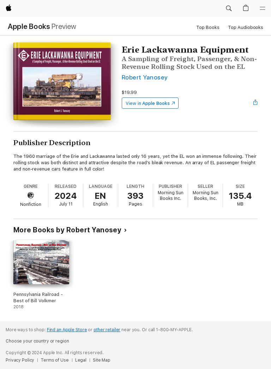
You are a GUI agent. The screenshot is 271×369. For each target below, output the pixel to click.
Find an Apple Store (67, 329)
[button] (228, 8)
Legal (80, 360)
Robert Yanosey (145, 77)
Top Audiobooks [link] (245, 27)
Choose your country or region (37, 341)
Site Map (101, 360)
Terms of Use (55, 360)
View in (148, 103)
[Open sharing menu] (255, 103)
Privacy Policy (20, 360)
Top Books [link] (207, 27)
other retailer (107, 329)
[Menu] (262, 8)
